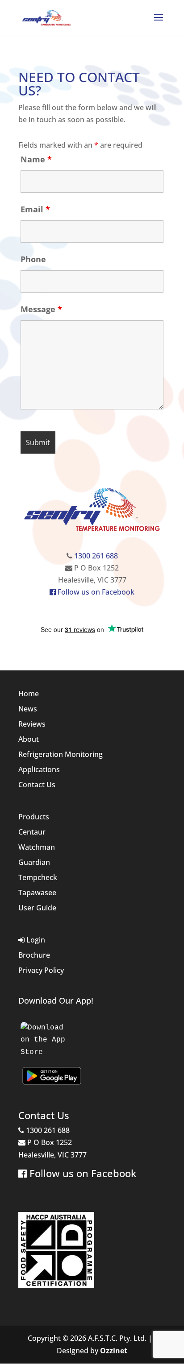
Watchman (36, 847)
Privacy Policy (41, 970)
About (28, 739)
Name (36, 159)
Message (41, 309)
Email (35, 209)
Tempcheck (37, 877)
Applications (39, 769)
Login (35, 940)
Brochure (34, 955)
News (27, 709)
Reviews (32, 724)
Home (28, 694)
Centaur (32, 832)
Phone (33, 259)
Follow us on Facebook (95, 592)
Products (33, 817)
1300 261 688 (96, 556)
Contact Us (36, 784)
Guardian (34, 862)
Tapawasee (37, 892)
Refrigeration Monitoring (60, 754)
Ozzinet (113, 1351)
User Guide (37, 908)
